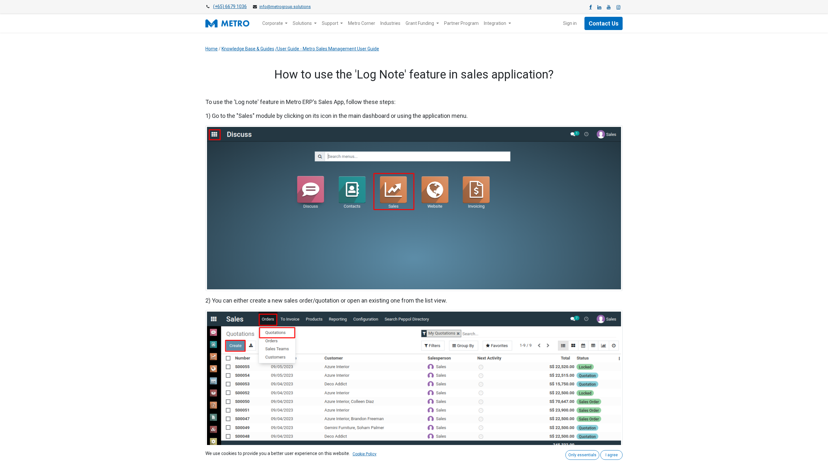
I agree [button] (611, 455)
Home (211, 48)
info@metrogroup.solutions (285, 7)
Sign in (570, 23)
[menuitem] (361, 23)
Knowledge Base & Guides (248, 48)
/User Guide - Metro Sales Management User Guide (327, 48)
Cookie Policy (364, 454)
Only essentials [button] (582, 455)
